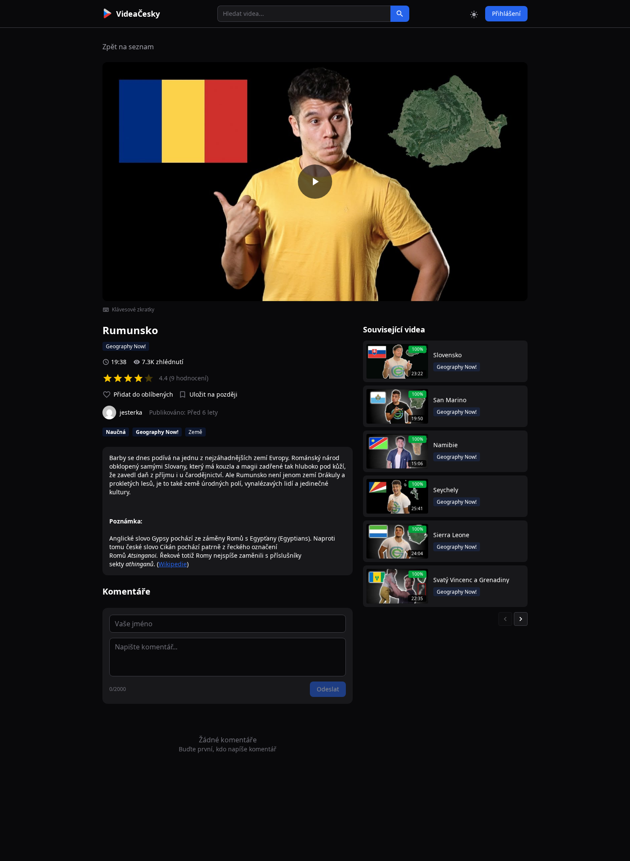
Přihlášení (506, 13)
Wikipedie (173, 564)
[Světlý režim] (474, 13)
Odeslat (328, 689)
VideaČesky (138, 14)
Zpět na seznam (128, 46)
